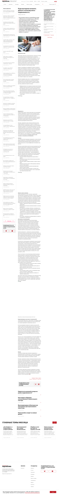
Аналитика (10, 4)
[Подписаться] (38, 384)
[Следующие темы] (56, 423)
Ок (53, 492)
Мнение (22, 4)
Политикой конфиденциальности (32, 492)
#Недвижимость (35, 379)
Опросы (32, 486)
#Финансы (31, 379)
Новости (39, 377)
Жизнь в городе (29, 4)
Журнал (32, 482)
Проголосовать (47, 34)
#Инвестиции (39, 379)
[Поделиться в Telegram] (35, 384)
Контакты (22, 468)
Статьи (5, 4)
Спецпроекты (37, 4)
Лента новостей (7, 8)
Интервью (17, 4)
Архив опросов (49, 37)
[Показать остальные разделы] (43, 4)
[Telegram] (54, 1)
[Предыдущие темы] (53, 423)
